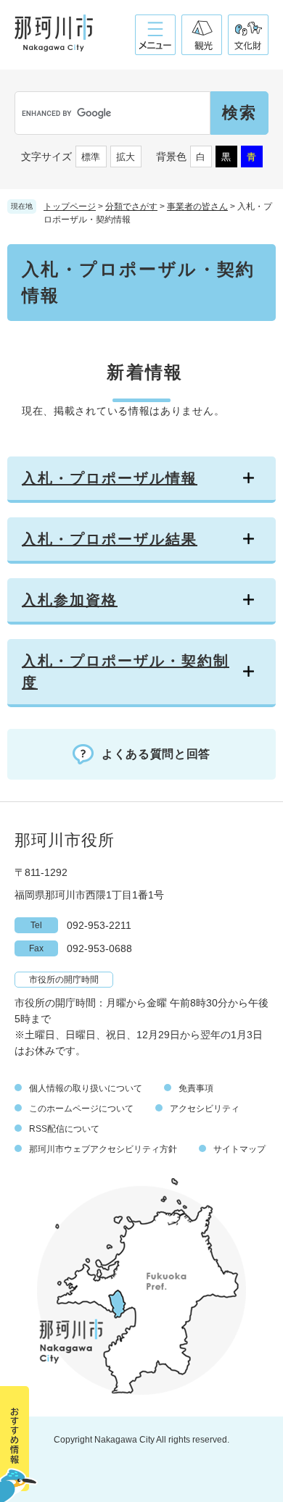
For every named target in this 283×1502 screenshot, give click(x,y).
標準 (90, 156)
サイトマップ (239, 1149)
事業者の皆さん (197, 206)
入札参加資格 (70, 600)
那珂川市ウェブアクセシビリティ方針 (103, 1149)
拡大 (125, 156)
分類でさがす (131, 206)
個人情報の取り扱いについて (85, 1088)
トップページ (70, 206)
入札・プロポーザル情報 (109, 478)
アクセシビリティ (204, 1108)
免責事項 (196, 1088)
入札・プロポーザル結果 (109, 539)
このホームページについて (81, 1108)
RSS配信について (64, 1129)
